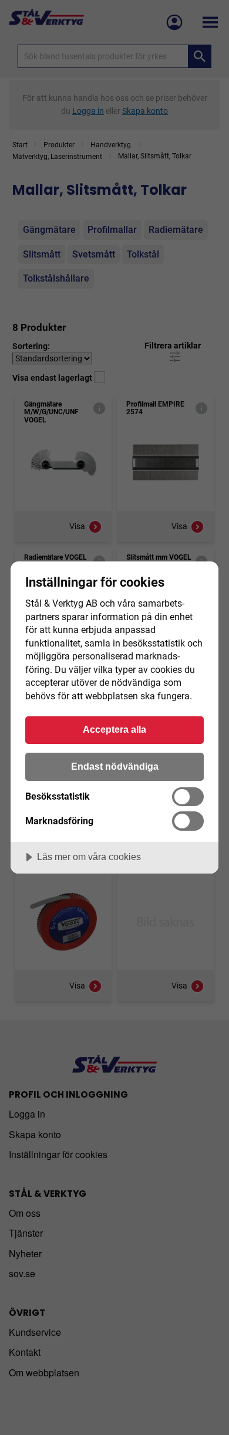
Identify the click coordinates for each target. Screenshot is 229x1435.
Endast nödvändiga (115, 766)
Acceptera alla (114, 729)
